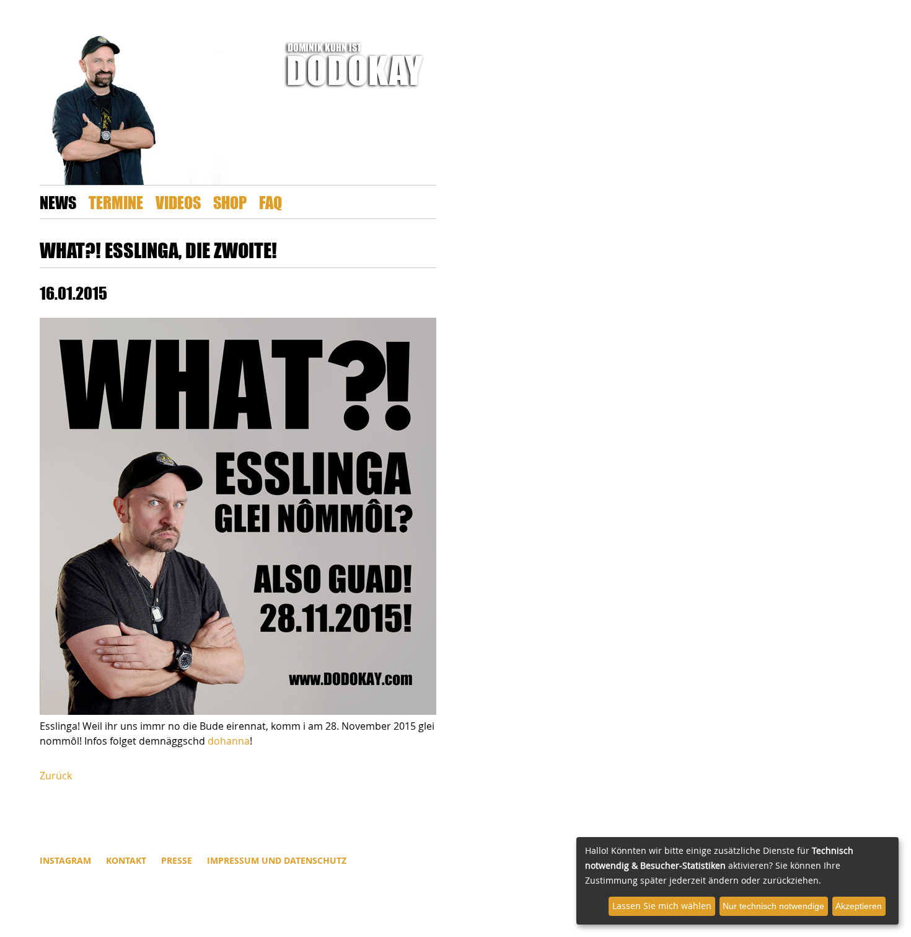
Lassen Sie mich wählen (661, 906)
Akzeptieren (858, 906)
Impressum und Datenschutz (276, 860)
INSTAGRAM (65, 860)
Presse (176, 860)
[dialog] (737, 881)
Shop (230, 202)
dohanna (229, 741)
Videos (178, 202)
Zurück (56, 775)
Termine (116, 202)
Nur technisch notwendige (773, 906)
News (58, 202)
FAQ (270, 202)
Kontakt (126, 860)
